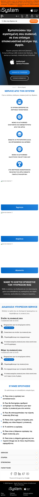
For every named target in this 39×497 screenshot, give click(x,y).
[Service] (26, 16)
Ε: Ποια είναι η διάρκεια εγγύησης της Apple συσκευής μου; (17, 432)
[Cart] (37, 17)
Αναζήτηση (33, 21)
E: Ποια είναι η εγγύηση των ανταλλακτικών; (13, 397)
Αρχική (14, 87)
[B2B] (22, 16)
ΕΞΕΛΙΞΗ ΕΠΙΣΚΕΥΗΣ (19, 78)
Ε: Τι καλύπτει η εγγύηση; (12, 427)
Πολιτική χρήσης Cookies (28, 494)
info (26, 478)
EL (17, 16)
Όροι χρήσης (3, 494)
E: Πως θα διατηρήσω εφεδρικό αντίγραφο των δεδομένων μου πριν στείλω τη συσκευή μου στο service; (17, 405)
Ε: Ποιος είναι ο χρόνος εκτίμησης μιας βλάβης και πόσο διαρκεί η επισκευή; (18, 421)
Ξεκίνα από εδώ (9, 328)
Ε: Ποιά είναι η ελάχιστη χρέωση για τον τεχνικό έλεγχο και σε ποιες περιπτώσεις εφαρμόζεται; (18, 440)
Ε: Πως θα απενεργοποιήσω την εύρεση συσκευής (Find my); (18, 414)
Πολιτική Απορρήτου (13, 494)
